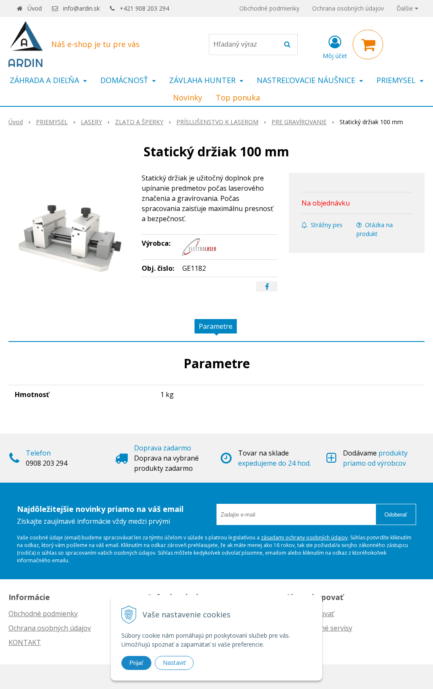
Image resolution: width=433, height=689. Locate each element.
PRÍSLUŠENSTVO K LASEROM (217, 122)
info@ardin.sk (81, 8)
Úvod (34, 8)
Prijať (136, 662)
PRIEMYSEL (52, 122)
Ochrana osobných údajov (348, 8)
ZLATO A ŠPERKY (139, 122)
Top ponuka (238, 97)
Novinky (187, 97)
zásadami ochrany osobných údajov (304, 537)
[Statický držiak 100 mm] (70, 236)
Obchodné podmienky (269, 8)
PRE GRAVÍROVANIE (298, 122)
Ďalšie (406, 8)
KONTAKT (24, 642)
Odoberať (395, 514)
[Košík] (368, 44)
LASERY (91, 122)
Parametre (216, 326)
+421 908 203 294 (144, 8)
